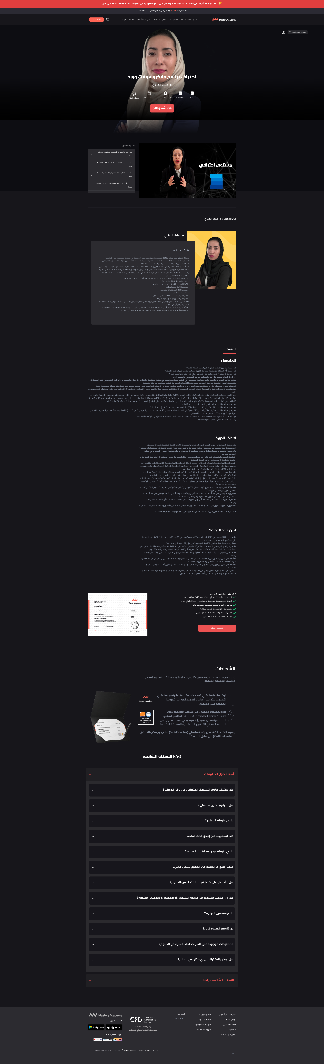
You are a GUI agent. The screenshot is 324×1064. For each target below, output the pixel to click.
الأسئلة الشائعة (152, 201)
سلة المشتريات (204, 1020)
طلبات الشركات (176, 20)
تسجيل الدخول (96, 19)
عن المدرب (195, 201)
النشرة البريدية (205, 1015)
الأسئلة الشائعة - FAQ (218, 980)
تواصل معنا (231, 1020)
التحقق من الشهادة (144, 20)
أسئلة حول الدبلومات (219, 774)
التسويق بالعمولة (161, 20)
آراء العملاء (168, 201)
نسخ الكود (142, 11)
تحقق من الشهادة (228, 1035)
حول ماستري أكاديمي (227, 1015)
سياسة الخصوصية (203, 1025)
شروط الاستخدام (204, 1030)
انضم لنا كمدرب (129, 20)
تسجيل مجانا (217, 628)
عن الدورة (181, 201)
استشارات (232, 1030)
